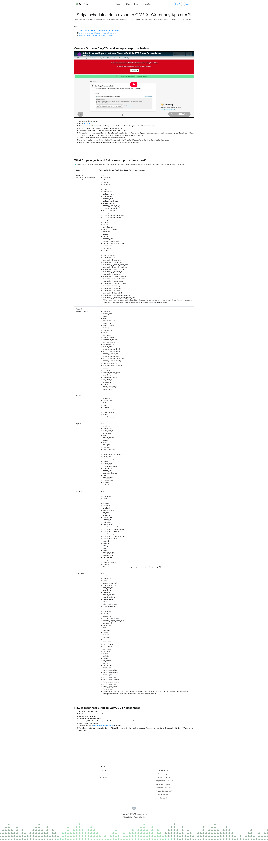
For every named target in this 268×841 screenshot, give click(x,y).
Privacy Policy (128, 817)
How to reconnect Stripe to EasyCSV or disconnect (96, 35)
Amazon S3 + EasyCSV (164, 791)
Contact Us (164, 798)
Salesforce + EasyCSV (163, 784)
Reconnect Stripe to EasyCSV (103, 725)
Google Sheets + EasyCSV (164, 781)
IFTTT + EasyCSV (164, 777)
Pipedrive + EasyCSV (164, 787)
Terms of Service (139, 817)
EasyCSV (87, 123)
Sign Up (177, 4)
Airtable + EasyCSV (163, 794)
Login (187, 4)
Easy (83, 4)
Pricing (127, 4)
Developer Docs (164, 770)
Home (118, 4)
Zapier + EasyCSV (164, 774)
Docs (136, 4)
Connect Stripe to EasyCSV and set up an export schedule (99, 30)
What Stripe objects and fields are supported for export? (97, 33)
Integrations (146, 4)
